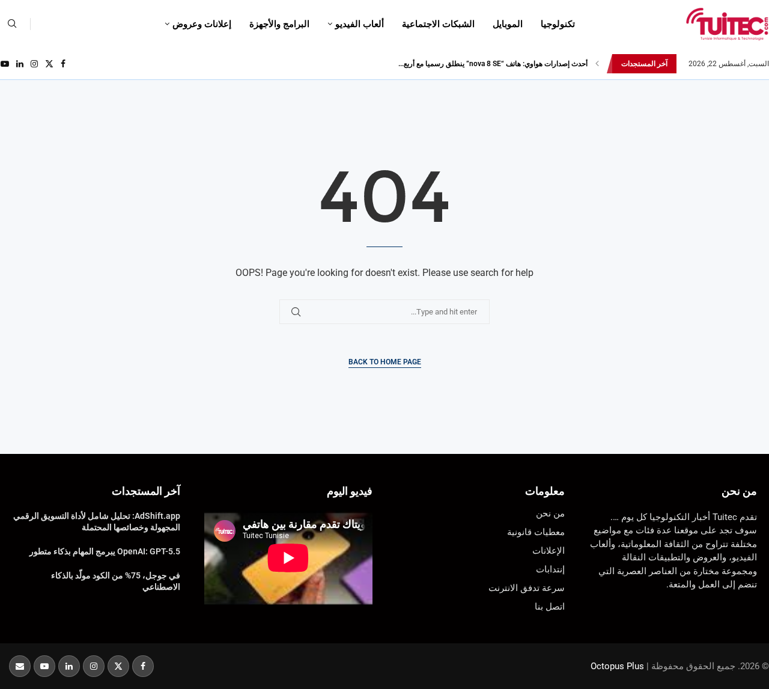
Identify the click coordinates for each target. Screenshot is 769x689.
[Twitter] (49, 64)
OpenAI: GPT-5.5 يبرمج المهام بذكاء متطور (104, 551)
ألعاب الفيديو (359, 24)
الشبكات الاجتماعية (438, 24)
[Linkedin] (20, 64)
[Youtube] (5, 64)
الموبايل (508, 24)
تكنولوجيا (558, 24)
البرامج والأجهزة (279, 24)
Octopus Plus (617, 666)
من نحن (739, 491)
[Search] (12, 24)
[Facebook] (63, 64)
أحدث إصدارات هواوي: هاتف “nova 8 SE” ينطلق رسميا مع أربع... (493, 64)
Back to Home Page (384, 362)
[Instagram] (34, 64)
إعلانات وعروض (201, 24)
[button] (597, 63)
